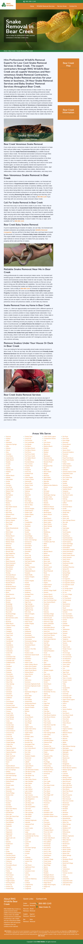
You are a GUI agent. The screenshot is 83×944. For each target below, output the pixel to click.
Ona (45, 672)
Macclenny (47, 444)
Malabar (46, 452)
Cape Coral (9, 635)
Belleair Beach (10, 536)
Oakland (46, 647)
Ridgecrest (47, 886)
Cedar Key (9, 649)
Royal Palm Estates (68, 460)
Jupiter (27, 725)
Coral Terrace (10, 719)
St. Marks (65, 596)
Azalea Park (9, 489)
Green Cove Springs (31, 540)
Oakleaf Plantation (49, 651)
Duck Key (9, 801)
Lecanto (27, 853)
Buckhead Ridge (11, 614)
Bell (7, 526)
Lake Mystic (28, 804)
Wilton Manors (67, 840)
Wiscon (65, 857)
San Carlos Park (67, 477)
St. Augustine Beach (68, 580)
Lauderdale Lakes (30, 834)
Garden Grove (29, 485)
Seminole (65, 504)
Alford (7, 440)
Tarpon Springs (67, 641)
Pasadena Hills (48, 756)
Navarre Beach (48, 594)
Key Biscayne (29, 746)
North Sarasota (48, 637)
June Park (28, 719)
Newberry (46, 604)
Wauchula (65, 756)
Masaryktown (47, 479)
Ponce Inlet (47, 834)
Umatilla (65, 690)
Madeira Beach (48, 446)
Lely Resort (28, 865)
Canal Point (9, 633)
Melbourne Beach (49, 506)
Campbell (9, 631)
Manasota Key (48, 458)
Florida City (9, 886)
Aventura (8, 485)
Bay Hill (8, 508)
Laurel (27, 840)
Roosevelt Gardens (68, 452)
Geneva (27, 493)
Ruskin (65, 462)
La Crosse (28, 760)
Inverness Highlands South (32, 686)
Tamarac (65, 631)
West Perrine (66, 797)
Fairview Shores (10, 855)
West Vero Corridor (68, 801)
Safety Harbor (67, 464)
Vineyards (65, 727)
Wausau (65, 738)
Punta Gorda (47, 861)
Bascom (8, 504)
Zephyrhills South (68, 473)
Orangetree (47, 680)
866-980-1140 (31, 1)
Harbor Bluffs (28, 575)
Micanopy (46, 528)
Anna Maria (9, 456)
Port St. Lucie (47, 853)
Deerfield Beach (10, 773)
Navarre (46, 592)
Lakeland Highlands (30, 820)
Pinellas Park (47, 801)
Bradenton (9, 584)
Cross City (9, 736)
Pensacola (47, 773)
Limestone (28, 869)
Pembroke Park (48, 767)
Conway (8, 711)
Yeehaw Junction (67, 873)
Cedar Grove (9, 647)
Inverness (27, 682)
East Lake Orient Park (12, 816)
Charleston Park (10, 656)
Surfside (65, 623)
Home (5, 51)
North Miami (47, 625)
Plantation (47, 810)
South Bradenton (67, 538)
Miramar (46, 549)
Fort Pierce (28, 452)
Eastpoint (8, 824)
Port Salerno (47, 847)
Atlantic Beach (10, 475)
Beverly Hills (9, 551)
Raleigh (46, 871)
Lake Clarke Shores (30, 779)
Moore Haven (47, 563)
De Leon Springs (11, 769)
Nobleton (46, 608)
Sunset (65, 621)
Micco (45, 530)
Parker (45, 752)
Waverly (65, 760)
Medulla (46, 502)
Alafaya (8, 438)
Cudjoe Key (9, 744)
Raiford (46, 869)
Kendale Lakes (29, 736)
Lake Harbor (28, 783)
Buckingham (9, 615)
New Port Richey (48, 598)
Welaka (65, 771)
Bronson (8, 600)
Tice (64, 668)
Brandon (8, 590)
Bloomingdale (10, 565)
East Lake (9, 814)
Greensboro (28, 545)
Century (8, 654)
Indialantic (28, 660)
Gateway (27, 491)
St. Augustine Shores (69, 582)
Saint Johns (66, 467)
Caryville (8, 643)
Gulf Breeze (28, 559)
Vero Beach (66, 713)
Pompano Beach (48, 830)
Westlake (65, 808)
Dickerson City (10, 789)
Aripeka (8, 467)
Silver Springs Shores (69, 520)
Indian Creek (28, 662)
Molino (46, 553)
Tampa (64, 635)
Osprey (46, 693)
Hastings (27, 584)
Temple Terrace (67, 649)
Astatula (8, 471)
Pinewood (47, 802)
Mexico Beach (48, 514)
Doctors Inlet (9, 795)
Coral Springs (10, 717)
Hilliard (27, 615)
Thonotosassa (67, 662)
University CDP (67, 695)
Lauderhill (28, 838)
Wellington (66, 775)
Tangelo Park (66, 637)
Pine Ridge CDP (48, 795)
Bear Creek (12, 51)
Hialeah (27, 598)
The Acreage (66, 652)
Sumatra (65, 612)
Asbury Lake (9, 469)
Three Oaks (66, 666)
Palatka (46, 709)
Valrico (65, 703)
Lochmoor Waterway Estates (31, 879)
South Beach (66, 536)
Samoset (65, 469)
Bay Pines (9, 512)
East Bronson (10, 812)
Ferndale (8, 867)
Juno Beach (28, 721)
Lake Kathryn (29, 789)
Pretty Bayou (47, 855)
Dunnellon (9, 806)
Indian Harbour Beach (31, 664)
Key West (46, 730)
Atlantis (8, 477)
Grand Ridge (28, 536)
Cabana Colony (10, 625)
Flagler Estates (10, 880)
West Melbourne (67, 787)
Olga (45, 467)
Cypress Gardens (11, 748)
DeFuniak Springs (11, 775)
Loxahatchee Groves (50, 438)
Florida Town (28, 436)
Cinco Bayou (9, 676)
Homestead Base (30, 637)
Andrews (8, 454)
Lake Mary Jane (29, 802)
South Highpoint (67, 545)
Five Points (9, 877)
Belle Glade (9, 532)
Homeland (28, 633)
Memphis (46, 510)
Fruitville (27, 475)
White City (65, 822)
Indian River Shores (30, 668)
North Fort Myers (48, 619)
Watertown (66, 754)
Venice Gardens (67, 709)
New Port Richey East (50, 600)
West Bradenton (67, 779)
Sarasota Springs (68, 487)
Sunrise (65, 619)
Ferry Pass (9, 869)
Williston (65, 834)
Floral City (9, 884)
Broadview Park (10, 598)
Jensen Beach (29, 717)
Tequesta (65, 651)
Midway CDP (47, 538)
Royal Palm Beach (68, 458)
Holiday (27, 625)
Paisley (46, 707)
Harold (27, 582)
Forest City (28, 438)
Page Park (47, 703)
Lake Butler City (29, 775)
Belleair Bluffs (10, 540)
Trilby (64, 684)
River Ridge (66, 440)
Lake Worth (28, 816)
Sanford (65, 481)
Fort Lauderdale (29, 442)
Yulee (64, 875)
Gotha (26, 528)
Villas (64, 725)
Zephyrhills (66, 878)
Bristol (8, 596)
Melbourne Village (49, 508)
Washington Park (67, 750)
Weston (65, 810)
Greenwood (28, 549)
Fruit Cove (28, 471)
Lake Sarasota (29, 812)
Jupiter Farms (29, 727)
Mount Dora (47, 569)
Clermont (8, 690)
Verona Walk (66, 717)
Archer (8, 465)
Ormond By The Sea (49, 691)
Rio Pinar (65, 436)
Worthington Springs (49, 495)
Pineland (46, 799)
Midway (46, 534)
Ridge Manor (47, 882)
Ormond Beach (48, 690)
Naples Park (47, 586)
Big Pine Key (10, 555)
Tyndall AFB (66, 688)
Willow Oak (66, 838)
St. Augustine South (68, 584)
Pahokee (46, 705)
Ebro (7, 828)
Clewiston (9, 693)
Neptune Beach (48, 596)
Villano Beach (67, 723)
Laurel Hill (28, 841)
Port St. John (47, 851)
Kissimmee (28, 758)
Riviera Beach (67, 444)
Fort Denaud (28, 440)
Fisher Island (9, 875)
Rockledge (66, 446)
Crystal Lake (9, 738)
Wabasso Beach (67, 732)
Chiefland (9, 666)
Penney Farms (48, 771)
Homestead (28, 635)
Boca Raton (9, 569)
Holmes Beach (29, 672)
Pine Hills (46, 783)
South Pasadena (67, 553)
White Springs (67, 824)
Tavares (65, 643)
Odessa (46, 660)
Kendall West (29, 740)
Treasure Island (67, 680)
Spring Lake (66, 571)
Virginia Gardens (67, 728)
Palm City (46, 719)
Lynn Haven (47, 442)
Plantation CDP (48, 812)
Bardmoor (9, 501)
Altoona (8, 448)
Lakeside (27, 822)
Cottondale (9, 723)
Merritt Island (47, 512)
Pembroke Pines (48, 769)
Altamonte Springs (11, 444)
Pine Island (47, 697)
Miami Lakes (47, 522)
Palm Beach (47, 713)
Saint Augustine (67, 465)
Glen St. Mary (29, 504)
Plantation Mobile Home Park (51, 817)
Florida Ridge (10, 888)
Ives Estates (28, 699)
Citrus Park (9, 682)
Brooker (8, 602)
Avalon (8, 483)
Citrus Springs (10, 684)
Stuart (64, 608)
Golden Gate (28, 512)
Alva (7, 452)
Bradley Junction (11, 588)
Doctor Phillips (10, 793)
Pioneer (46, 804)
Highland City (29, 608)
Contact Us (73, 6)
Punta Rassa (47, 863)
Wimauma (65, 841)
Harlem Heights (29, 580)
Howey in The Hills (30, 649)
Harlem (27, 578)
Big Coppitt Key (10, 553)
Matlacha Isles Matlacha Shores (51, 486)
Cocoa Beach (10, 701)
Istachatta (27, 697)
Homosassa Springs (31, 641)
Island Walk (28, 695)
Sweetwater (66, 625)
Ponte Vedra (47, 836)
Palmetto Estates (48, 740)
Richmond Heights (49, 878)
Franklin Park (29, 465)
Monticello (47, 555)
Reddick (46, 873)
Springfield (66, 575)
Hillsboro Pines (29, 619)
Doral (7, 797)
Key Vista (27, 752)
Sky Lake (65, 522)
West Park (65, 793)
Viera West (66, 721)
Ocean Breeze (29, 502)
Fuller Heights (29, 477)
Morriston (46, 565)
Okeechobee (47, 666)
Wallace (65, 744)
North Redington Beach (50, 633)
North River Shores (49, 635)
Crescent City (10, 732)
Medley (46, 501)
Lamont (27, 826)
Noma (26, 520)
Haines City (28, 569)
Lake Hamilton (29, 781)
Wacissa (65, 734)
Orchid (45, 682)
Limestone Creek (30, 871)
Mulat (45, 573)
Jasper (27, 709)
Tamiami (65, 633)
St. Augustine (66, 578)
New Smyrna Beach (49, 602)
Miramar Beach (48, 551)
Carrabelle (9, 639)
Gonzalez (27, 524)
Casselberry (9, 645)
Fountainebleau (29, 462)
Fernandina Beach (11, 865)
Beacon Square (10, 520)
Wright (64, 865)
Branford (65, 871)
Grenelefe (28, 551)
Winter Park (66, 853)
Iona (26, 690)
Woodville (65, 861)
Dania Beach (10, 758)
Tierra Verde (66, 670)
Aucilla (8, 481)
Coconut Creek (10, 705)
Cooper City (9, 713)
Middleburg (47, 532)
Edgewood (9, 834)
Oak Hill (46, 643)
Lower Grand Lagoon (50, 436)
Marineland (28, 793)
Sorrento (65, 530)
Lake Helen (28, 787)
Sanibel (65, 483)
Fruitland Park (29, 473)
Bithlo (7, 559)
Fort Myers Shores (30, 450)
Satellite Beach (67, 489)
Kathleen (27, 734)
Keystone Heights (30, 756)
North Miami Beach (49, 627)
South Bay (66, 534)
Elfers (7, 840)
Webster (65, 762)
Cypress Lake (10, 750)
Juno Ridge (28, 723)
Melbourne (47, 504)
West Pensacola (67, 795)
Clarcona (8, 686)
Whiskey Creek (67, 820)
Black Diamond (10, 561)
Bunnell (8, 619)
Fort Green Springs (30, 847)
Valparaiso (66, 701)
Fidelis (8, 871)
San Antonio (66, 475)
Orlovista (46, 688)
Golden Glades (29, 514)
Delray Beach (10, 781)
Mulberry (46, 577)
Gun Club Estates (30, 567)
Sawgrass (65, 491)
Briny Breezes (10, 594)
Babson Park (9, 491)
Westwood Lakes (67, 816)
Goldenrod (28, 516)
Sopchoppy (66, 528)
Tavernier (65, 645)
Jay (26, 713)
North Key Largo (48, 621)
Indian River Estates (30, 666)
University (65, 693)
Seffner (65, 502)
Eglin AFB (9, 836)
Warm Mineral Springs (69, 746)
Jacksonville (28, 701)
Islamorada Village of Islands (31, 692)
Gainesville (28, 481)
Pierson (46, 777)
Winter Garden (67, 849)
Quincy (46, 867)
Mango (46, 464)
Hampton (27, 573)
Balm (7, 499)
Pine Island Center (49, 785)
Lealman (27, 851)
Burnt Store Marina (11, 808)
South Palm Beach (68, 551)
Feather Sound (10, 859)
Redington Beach (49, 875)
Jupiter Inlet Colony (30, 728)
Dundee (8, 802)
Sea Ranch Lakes (68, 495)
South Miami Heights (69, 549)
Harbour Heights (29, 577)
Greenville (28, 547)
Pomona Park (48, 828)
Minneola (46, 547)
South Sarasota (67, 557)
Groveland (28, 557)
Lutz (45, 440)
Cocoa (8, 699)
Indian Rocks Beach (30, 670)
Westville (65, 814)
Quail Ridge (47, 865)
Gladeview (28, 499)
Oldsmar (46, 668)
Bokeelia (8, 571)
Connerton (9, 709)
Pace (45, 701)
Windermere (66, 843)
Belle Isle (8, 534)
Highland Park (29, 610)
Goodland (28, 526)
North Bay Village (49, 614)
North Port (47, 631)
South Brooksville (68, 540)
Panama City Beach (49, 748)
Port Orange (47, 843)
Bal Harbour (9, 495)
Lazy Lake (28, 849)
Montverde (47, 559)
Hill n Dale (28, 612)
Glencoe (27, 506)
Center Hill (9, 652)
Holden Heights (29, 623)
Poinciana (47, 822)
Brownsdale (9, 608)
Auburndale (9, 479)
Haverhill (27, 588)
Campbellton (28, 522)
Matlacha (46, 483)
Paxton (46, 760)
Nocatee (46, 610)
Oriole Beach (47, 684)
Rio (45, 888)
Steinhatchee (66, 604)
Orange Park (47, 678)
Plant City (46, 808)
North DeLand (48, 617)
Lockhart (27, 882)
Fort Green (9, 830)
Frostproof (28, 469)
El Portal (46, 820)
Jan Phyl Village (29, 705)
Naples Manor (48, 584)
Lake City (27, 777)
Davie (7, 762)
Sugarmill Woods (67, 610)
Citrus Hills (9, 680)
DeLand (8, 777)
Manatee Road (48, 462)
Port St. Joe (47, 849)
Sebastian (65, 497)
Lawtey (27, 843)
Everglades (9, 853)
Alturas (8, 450)
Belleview (9, 543)
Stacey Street (66, 450)
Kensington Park (29, 744)
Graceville (28, 534)
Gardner (27, 487)
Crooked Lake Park (49, 541)
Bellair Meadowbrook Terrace (12, 529)
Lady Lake (28, 764)
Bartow (8, 502)
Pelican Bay (47, 765)
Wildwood (65, 830)
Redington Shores (49, 877)
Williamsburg (66, 832)
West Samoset (67, 799)
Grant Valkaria (29, 538)
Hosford (27, 647)
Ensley (8, 845)
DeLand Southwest (11, 779)
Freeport (27, 467)
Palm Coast (47, 721)
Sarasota (65, 485)
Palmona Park (48, 742)
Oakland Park (48, 649)
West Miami (66, 789)
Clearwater (9, 688)
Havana (27, 586)
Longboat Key (29, 884)
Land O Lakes (29, 828)
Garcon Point (28, 483)
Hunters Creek (29, 652)
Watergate (65, 752)
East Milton (9, 818)
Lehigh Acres (28, 859)
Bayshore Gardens (11, 518)
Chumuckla (9, 674)
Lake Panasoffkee (30, 806)
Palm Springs (47, 728)
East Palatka (9, 820)
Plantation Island (48, 814)
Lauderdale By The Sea (32, 836)
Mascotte (46, 481)
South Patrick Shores (69, 555)
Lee (26, 855)
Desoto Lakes (10, 785)
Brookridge (9, 604)
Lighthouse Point (30, 867)
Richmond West (48, 880)
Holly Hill (27, 629)
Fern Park (9, 863)
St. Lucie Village (67, 594)
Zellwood (65, 877)
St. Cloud (65, 586)
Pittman (46, 806)
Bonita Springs (10, 577)
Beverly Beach (10, 549)
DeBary (8, 771)
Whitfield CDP (67, 828)
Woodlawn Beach (68, 859)
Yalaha (65, 867)
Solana (65, 526)
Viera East (66, 719)
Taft (64, 627)
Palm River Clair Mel (50, 725)
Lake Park (28, 808)
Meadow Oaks (48, 497)
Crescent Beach (10, 730)
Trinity (64, 686)
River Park (66, 438)
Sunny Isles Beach (68, 617)
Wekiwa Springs (67, 769)
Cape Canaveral (67, 501)
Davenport (9, 760)
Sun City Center (67, 614)
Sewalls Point (67, 510)
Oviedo (46, 699)
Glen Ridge (28, 501)
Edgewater (9, 832)
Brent (7, 592)
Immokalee (28, 658)
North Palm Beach (49, 629)
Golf (26, 518)
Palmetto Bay (47, 738)
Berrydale (9, 547)
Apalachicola (10, 458)
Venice (65, 707)
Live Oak (27, 875)
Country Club (10, 725)
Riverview (65, 442)
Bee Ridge (9, 524)
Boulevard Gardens (11, 578)
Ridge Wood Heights (50, 884)
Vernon (65, 711)
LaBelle (27, 762)
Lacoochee (9, 538)
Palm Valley (47, 734)
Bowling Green (10, 580)
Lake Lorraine (29, 795)
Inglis (26, 678)
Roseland (65, 454)
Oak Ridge (47, 645)
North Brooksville (49, 615)
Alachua (8, 436)
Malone (46, 454)
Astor (7, 473)
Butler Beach (9, 623)
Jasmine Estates (29, 707)
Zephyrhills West (67, 882)
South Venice (66, 559)
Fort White (28, 460)
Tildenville (65, 736)
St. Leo (65, 592)
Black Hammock (10, 563)
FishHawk (9, 873)
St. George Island (68, 588)
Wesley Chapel (67, 777)
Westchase (66, 802)
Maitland (46, 450)
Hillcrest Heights (29, 614)
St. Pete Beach (67, 598)
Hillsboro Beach (29, 617)
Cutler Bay (9, 746)
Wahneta (65, 740)
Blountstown (9, 567)
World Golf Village (68, 863)
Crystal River (9, 740)
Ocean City (47, 654)
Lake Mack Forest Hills (31, 797)
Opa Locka (47, 674)
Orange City (47, 676)
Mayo (45, 489)
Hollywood (28, 631)
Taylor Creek (66, 647)
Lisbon (27, 873)
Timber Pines (66, 674)
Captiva (8, 637)
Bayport (8, 516)
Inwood (27, 688)
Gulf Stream (28, 563)
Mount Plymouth (48, 571)
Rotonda (65, 456)
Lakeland (27, 818)
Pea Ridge (47, 762)
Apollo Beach (10, 460)
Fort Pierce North (30, 454)
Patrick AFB (47, 758)
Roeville (65, 448)
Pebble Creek (48, 764)
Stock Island (66, 606)
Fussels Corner (29, 479)
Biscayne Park (10, 557)
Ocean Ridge (47, 656)
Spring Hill (66, 569)
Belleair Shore (10, 541)
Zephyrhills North (67, 880)
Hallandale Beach (30, 571)
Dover (7, 799)
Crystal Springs (10, 742)
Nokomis (46, 612)
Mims (45, 545)
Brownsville (9, 610)
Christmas (9, 670)
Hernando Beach (11, 575)
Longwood (28, 886)
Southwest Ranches (68, 567)
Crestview (9, 734)
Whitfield (65, 826)
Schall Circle (66, 493)
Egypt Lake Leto (10, 838)
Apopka (8, 462)
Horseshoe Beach (30, 645)
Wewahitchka (66, 818)
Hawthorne (28, 590)
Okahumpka (47, 664)
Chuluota (8, 672)
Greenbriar (28, 543)
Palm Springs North (49, 732)
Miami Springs (48, 526)
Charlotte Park (10, 660)
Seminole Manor (67, 506)
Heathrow (27, 592)
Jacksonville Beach (30, 703)
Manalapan (47, 456)
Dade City (9, 754)
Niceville (46, 606)
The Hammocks (67, 656)
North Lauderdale (49, 623)
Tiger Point (66, 672)
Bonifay (8, 573)
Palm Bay (46, 711)
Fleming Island (10, 882)
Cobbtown (9, 697)
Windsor (65, 845)
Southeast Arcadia (68, 563)
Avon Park (9, 487)
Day (7, 764)
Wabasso (65, 730)
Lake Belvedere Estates (32, 769)
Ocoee (45, 658)
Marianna (46, 475)
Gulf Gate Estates (30, 561)
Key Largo (28, 750)
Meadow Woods (48, 499)
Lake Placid (28, 810)
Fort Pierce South (30, 456)
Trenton (65, 682)
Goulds (27, 532)
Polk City (46, 826)
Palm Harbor (47, 723)
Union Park (66, 691)
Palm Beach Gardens (50, 715)
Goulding (27, 530)
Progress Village (48, 859)
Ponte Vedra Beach (49, 838)
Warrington (66, 748)
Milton (45, 543)
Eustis (8, 851)
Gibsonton (28, 495)
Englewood (9, 843)
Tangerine (65, 639)
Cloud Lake (9, 695)
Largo (26, 832)
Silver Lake (66, 518)
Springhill (65, 577)
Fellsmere (9, 861)
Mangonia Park (48, 465)
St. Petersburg (67, 600)
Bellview (8, 545)
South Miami (66, 547)
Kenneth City (28, 742)
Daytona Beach (10, 765)
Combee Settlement (11, 707)
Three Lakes (66, 664)
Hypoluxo (27, 656)
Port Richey (47, 845)
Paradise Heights (49, 750)
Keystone (27, 754)
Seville (65, 508)
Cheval (8, 664)
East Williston (10, 822)
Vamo (64, 705)
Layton (27, 845)
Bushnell (8, 621)
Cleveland (9, 691)
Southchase (66, 561)
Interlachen (28, 680)
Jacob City (47, 575)
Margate (46, 473)
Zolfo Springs (66, 884)
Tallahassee (66, 629)
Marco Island (47, 471)
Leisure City (28, 861)
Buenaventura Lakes (12, 617)
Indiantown (28, 676)
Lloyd (26, 877)
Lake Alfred (28, 767)
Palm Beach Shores (49, 717)
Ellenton (8, 841)
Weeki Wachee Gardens (70, 767)
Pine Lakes (47, 787)
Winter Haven (66, 851)
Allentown (9, 442)
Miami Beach (47, 518)
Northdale (46, 641)
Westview (65, 812)
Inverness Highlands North (32, 684)
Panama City (47, 746)
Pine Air (46, 779)
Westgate (65, 806)
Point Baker (47, 824)
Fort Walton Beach (30, 458)
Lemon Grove (10, 678)
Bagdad (8, 493)
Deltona (8, 783)
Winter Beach (66, 847)
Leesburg (27, 857)
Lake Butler (28, 773)
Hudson (27, 651)
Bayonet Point (10, 514)
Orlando (46, 686)
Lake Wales (28, 814)
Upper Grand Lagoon (69, 699)
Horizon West (29, 643)
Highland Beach (29, 606)
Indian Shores (29, 674)
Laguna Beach (29, 765)
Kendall (27, 738)
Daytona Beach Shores (12, 767)
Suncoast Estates (68, 615)
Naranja (46, 588)
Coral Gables (10, 715)
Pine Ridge (47, 793)
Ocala (45, 652)
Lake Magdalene (30, 799)
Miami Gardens (48, 520)
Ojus (45, 662)
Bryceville (9, 612)
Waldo (64, 742)
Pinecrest (46, 797)
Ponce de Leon (48, 832)
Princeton (46, 857)
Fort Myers (28, 446)
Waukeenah (66, 758)
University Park (67, 697)
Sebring (65, 499)
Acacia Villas (28, 730)
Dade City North (10, 756)
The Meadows (67, 658)
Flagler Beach (10, 878)
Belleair (27, 711)
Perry (45, 775)
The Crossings (67, 654)
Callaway (8, 629)
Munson (46, 578)
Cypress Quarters (11, 752)
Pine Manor (47, 791)
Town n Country (67, 678)
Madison (46, 448)
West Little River (67, 785)
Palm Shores (47, 727)
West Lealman (67, 783)
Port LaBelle (47, 841)
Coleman (65, 773)
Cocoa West (9, 703)
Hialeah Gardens (30, 600)
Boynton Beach (10, 582)
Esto (7, 849)
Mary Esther (47, 477)
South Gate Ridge (68, 543)
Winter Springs (67, 855)
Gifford (27, 497)
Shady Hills (66, 512)
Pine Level (47, 789)
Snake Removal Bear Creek (25, 51)
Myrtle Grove (47, 580)
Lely (26, 863)
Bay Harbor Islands (11, 506)
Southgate (65, 565)
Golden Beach (29, 510)
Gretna (27, 553)
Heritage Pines (29, 594)
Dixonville (9, 791)
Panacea (46, 744)
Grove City (28, 555)
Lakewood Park (29, 824)
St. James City (67, 590)
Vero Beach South (68, 715)
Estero (8, 847)
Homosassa (28, 639)
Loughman (28, 888)
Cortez (8, 721)
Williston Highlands (68, 836)
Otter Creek (47, 695)
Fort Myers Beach (30, 448)
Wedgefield (66, 764)
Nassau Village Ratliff (50, 590)
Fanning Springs (11, 857)
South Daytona (67, 541)
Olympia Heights (48, 670)
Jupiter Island (29, 732)
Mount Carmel (48, 567)
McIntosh (46, 493)
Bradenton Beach (11, 586)
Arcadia (8, 464)
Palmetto (46, 736)
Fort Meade (28, 444)
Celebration (9, 651)
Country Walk (10, 727)
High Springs (28, 604)
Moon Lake (47, 561)
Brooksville (9, 606)
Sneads (65, 524)
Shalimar (65, 514)
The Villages (66, 660)
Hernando (28, 596)
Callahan (8, 627)
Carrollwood (9, 641)
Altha (7, 446)
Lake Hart (27, 785)
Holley (27, 627)
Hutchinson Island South (32, 654)
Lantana (27, 830)
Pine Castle (47, 781)
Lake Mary (28, 801)
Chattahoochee (10, 662)
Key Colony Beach (30, 748)
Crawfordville (10, 728)
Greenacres (28, 541)
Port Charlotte (48, 840)
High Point (28, 602)
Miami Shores (48, 524)
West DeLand (66, 781)
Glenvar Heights (29, 508)
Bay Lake (8, 510)
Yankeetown (66, 869)
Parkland (46, 754)
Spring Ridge (66, 573)
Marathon (46, 469)
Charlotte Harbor (11, 658)
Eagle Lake (9, 810)
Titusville (65, 676)
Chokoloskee (29, 489)
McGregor (46, 491)
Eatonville (9, 826)
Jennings (27, 715)
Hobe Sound (28, 621)
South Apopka (67, 532)
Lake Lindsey (29, 791)
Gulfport (27, 565)
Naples (46, 582)
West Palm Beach (68, 791)
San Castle (66, 479)
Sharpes (46, 536)
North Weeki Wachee (50, 639)
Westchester (66, 804)
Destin (8, 787)
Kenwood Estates (49, 460)
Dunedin (8, 804)
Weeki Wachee (67, 765)
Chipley (8, 668)
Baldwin (8, 497)
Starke (64, 602)
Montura (46, 557)
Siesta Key (66, 516)
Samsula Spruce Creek (69, 471)
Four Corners (29, 464)
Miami (45, 516)
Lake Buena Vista (30, 771)
